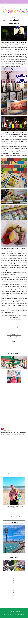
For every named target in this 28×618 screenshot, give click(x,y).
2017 (14, 588)
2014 (14, 594)
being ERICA (16, 611)
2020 (14, 582)
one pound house (9, 281)
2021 (14, 580)
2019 (14, 584)
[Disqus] (14, 406)
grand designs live (16, 44)
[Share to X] (14, 328)
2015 (14, 592)
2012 (14, 598)
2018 (14, 586)
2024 (14, 578)
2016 (14, 590)
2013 (14, 596)
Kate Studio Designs (18, 614)
